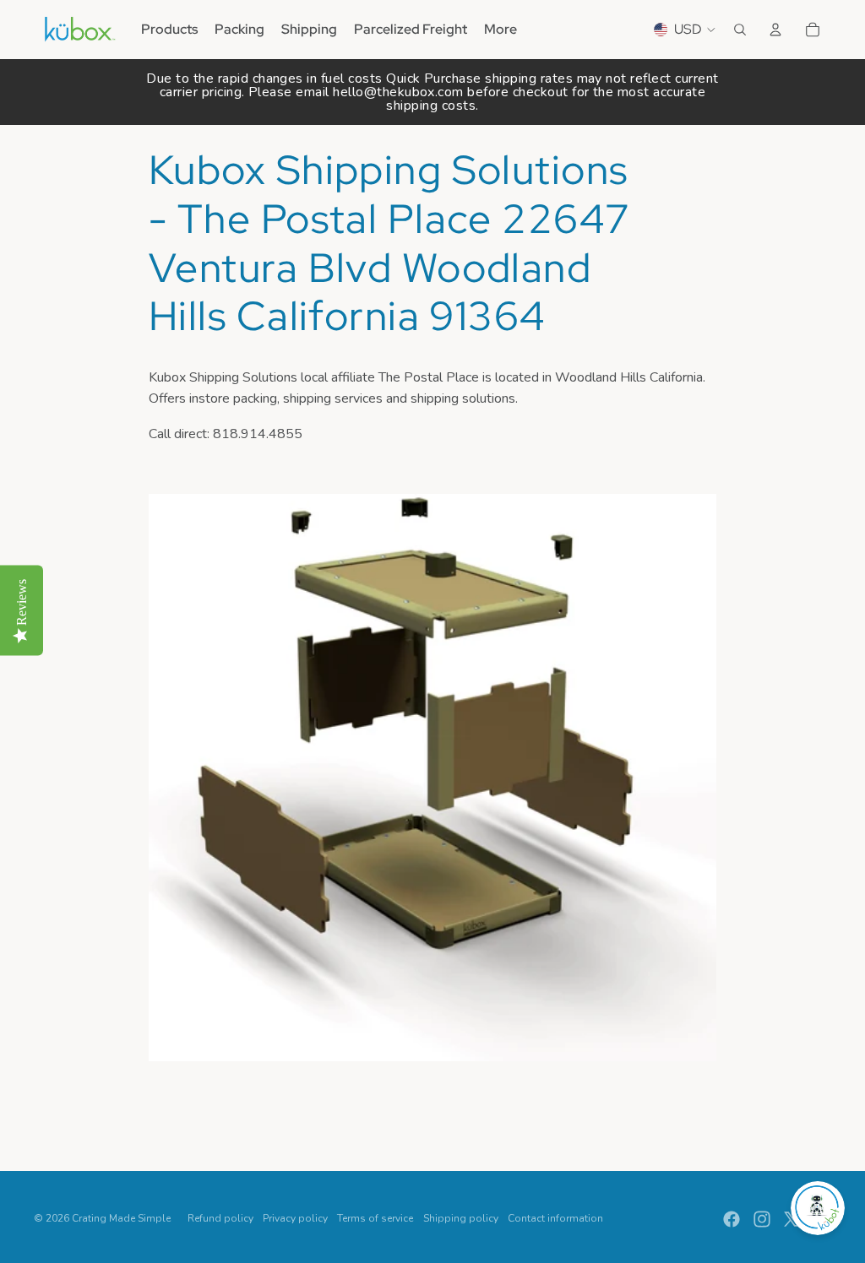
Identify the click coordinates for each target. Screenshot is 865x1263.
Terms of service (375, 1218)
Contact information (555, 1218)
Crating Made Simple (121, 1218)
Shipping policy (460, 1218)
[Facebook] (731, 1219)
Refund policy (220, 1218)
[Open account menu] (775, 29)
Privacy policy (295, 1218)
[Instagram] (762, 1219)
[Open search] (740, 29)
